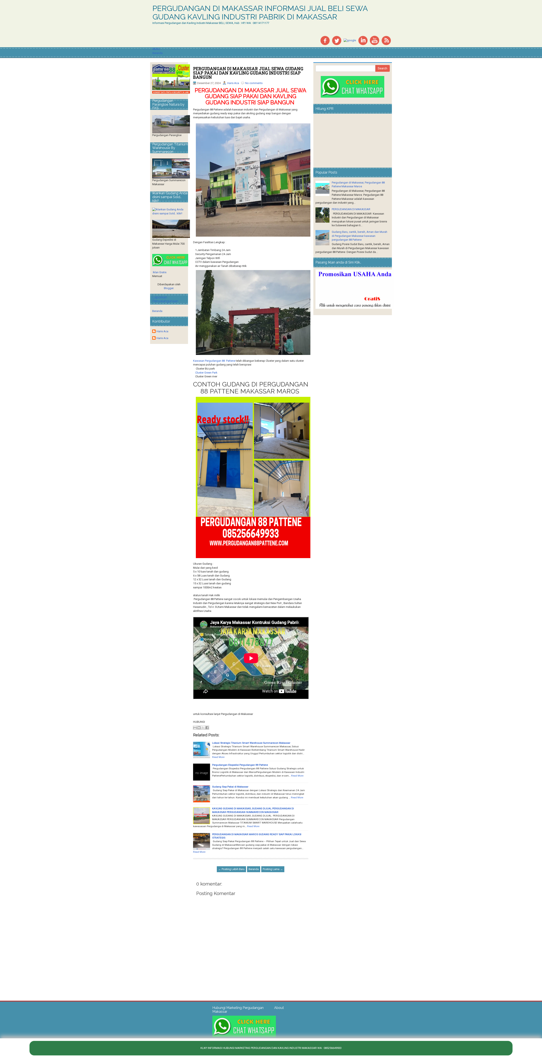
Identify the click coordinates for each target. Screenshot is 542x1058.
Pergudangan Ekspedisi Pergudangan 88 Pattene (240, 764)
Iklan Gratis (159, 272)
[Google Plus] (350, 40)
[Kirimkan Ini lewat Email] (195, 728)
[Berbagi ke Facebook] (207, 728)
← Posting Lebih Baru (231, 869)
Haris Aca (233, 83)
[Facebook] (324, 40)
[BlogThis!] (199, 728)
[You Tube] (374, 40)
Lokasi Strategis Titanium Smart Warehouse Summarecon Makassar (251, 742)
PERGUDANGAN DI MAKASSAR (351, 209)
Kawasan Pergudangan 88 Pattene (214, 360)
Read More (218, 757)
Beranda (157, 53)
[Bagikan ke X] (203, 728)
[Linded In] (362, 40)
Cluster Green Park (206, 372)
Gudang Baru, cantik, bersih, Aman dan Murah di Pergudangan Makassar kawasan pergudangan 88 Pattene (359, 235)
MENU (156, 49)
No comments (254, 83)
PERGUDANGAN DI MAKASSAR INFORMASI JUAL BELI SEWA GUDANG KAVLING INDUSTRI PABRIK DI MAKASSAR (260, 12)
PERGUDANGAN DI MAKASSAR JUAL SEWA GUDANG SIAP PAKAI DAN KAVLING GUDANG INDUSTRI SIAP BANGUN (248, 73)
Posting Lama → (273, 869)
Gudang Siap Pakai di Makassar (230, 786)
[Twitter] (336, 40)
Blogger (168, 288)
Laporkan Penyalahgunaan (165, 299)
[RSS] (386, 40)
